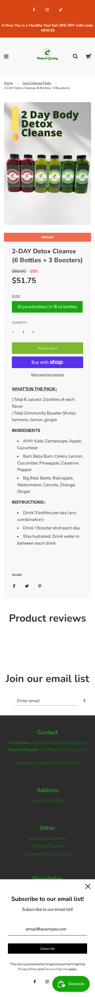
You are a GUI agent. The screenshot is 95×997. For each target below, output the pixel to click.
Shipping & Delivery (47, 838)
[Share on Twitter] (27, 585)
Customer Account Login (47, 853)
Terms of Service (56, 969)
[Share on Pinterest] (40, 585)
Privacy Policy (28, 969)
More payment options (47, 374)
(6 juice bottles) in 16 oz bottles (47, 306)
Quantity (19, 322)
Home (8, 83)
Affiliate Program (47, 846)
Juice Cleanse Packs (36, 83)
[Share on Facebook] (14, 585)
